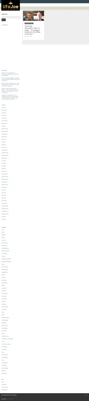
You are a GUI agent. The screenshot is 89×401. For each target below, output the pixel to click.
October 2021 (4, 134)
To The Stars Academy (6, 344)
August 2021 (4, 136)
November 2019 (5, 179)
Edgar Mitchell (4, 272)
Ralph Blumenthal (5, 317)
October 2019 (4, 182)
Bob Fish (3, 237)
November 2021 (5, 131)
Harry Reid (4, 290)
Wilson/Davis (4, 373)
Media (3, 312)
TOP (87, 395)
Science (3, 333)
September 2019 (5, 184)
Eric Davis (4, 277)
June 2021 (4, 139)
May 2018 (4, 219)
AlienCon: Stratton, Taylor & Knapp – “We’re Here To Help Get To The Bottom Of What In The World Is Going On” (10, 84)
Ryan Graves (4, 330)
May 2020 (4, 166)
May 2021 (4, 142)
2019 (3, 229)
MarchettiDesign (10, 399)
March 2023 (4, 118)
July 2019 (4, 190)
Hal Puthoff (4, 288)
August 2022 (4, 123)
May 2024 (4, 107)
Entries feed (4, 384)
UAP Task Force (5, 354)
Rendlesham (4, 322)
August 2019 (4, 187)
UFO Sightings (4, 357)
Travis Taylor (4, 349)
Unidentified (4, 365)
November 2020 (5, 155)
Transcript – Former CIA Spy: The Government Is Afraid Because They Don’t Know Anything (10, 74)
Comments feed (5, 387)
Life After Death (5, 306)
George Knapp (4, 282)
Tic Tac (3, 341)
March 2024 (4, 110)
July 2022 (4, 126)
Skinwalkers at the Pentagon (7, 338)
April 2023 (4, 115)
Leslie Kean (4, 304)
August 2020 (4, 158)
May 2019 (4, 195)
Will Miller (4, 370)
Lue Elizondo (4, 309)
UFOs (3, 360)
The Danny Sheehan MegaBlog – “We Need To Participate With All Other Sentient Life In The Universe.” (11, 79)
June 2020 (4, 163)
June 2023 (4, 112)
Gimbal (3, 285)
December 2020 (5, 152)
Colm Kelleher (4, 253)
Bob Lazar (4, 240)
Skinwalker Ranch (29, 23)
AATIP (3, 232)
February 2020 (4, 174)
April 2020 (4, 168)
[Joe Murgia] (10, 5)
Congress (3, 256)
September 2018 (5, 214)
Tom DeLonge (4, 346)
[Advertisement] (11, 46)
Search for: (4, 14)
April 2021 (4, 144)
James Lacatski (5, 293)
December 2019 (5, 176)
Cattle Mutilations (5, 248)
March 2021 (4, 147)
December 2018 (5, 206)
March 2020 (4, 171)
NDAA (3, 314)
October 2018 (4, 211)
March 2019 (4, 200)
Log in (3, 381)
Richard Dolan (4, 325)
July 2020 (4, 160)
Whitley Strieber (5, 368)
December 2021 (5, 128)
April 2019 (4, 198)
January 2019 (4, 203)
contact (3, 264)
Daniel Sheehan (5, 269)
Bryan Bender (4, 245)
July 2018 (4, 216)
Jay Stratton (4, 296)
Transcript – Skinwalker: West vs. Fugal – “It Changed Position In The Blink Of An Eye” (32, 30)
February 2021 (4, 150)
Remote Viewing (5, 320)
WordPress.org (4, 389)
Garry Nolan (4, 280)
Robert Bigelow (5, 328)
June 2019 (4, 192)
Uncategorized (4, 362)
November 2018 (5, 208)
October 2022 (4, 120)
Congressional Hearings (6, 261)
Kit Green (3, 301)
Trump (3, 352)
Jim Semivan (4, 298)
